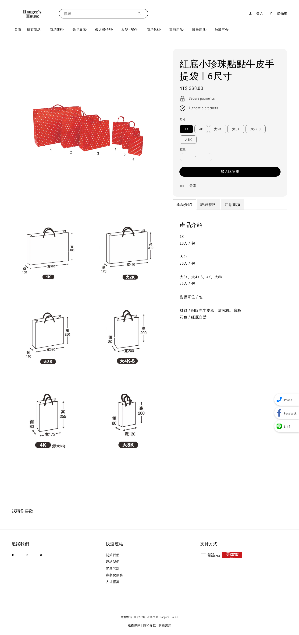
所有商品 (33, 30)
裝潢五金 (221, 30)
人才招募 (112, 582)
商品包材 (153, 30)
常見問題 (112, 568)
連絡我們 (112, 561)
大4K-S (255, 129)
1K (186, 129)
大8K (188, 139)
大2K (217, 129)
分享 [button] (192, 186)
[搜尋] (140, 13)
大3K (235, 129)
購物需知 (165, 625)
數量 (183, 149)
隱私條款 (149, 625)
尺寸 (183, 120)
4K (201, 129)
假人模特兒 (103, 30)
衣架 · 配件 (129, 30)
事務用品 (176, 30)
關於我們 (112, 555)
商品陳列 (56, 30)
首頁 (17, 30)
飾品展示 (79, 30)
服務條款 (134, 625)
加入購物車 (230, 171)
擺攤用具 (199, 30)
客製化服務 (114, 575)
